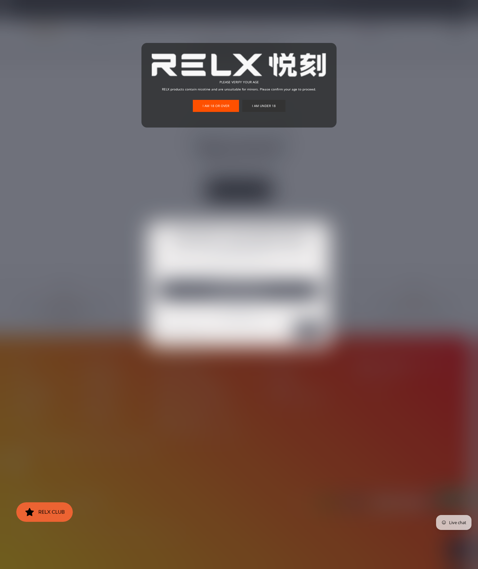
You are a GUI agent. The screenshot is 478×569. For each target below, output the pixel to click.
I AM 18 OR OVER (216, 105)
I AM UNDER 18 (264, 105)
